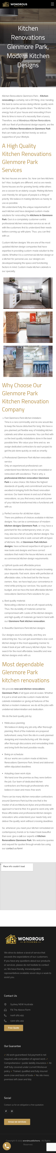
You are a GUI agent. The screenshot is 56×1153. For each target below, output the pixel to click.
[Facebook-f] (6, 1111)
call (20, 836)
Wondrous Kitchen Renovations (34, 120)
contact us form (14, 848)
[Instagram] (12, 1111)
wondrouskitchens (32, 1140)
